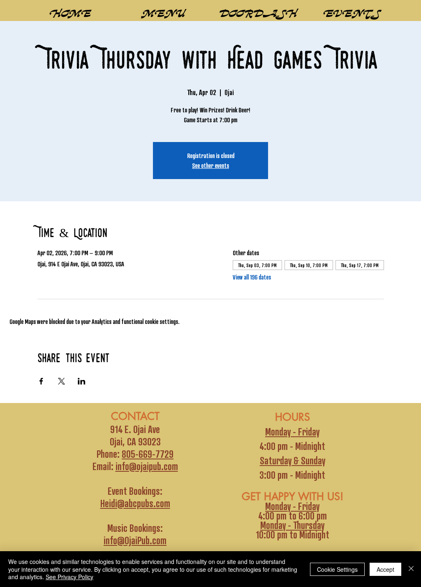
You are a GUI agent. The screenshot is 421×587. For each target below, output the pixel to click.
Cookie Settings (337, 569)
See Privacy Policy (69, 577)
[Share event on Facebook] (41, 381)
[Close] (411, 569)
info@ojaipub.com (147, 466)
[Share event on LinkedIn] (82, 381)
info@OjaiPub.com (135, 540)
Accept (385, 569)
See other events (210, 165)
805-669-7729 (147, 453)
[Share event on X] (61, 381)
